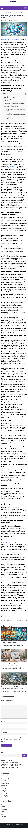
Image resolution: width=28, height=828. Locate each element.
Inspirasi (3, 806)
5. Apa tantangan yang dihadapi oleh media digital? (15, 118)
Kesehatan (4, 808)
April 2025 (3, 792)
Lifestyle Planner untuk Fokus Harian (10, 769)
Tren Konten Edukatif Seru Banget (9, 767)
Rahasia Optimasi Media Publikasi (11, 687)
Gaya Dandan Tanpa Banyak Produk (10, 762)
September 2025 (5, 783)
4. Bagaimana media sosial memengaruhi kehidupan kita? (16, 115)
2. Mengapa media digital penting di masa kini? (16, 110)
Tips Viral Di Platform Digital (9, 642)
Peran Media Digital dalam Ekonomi (13, 102)
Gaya (2, 804)
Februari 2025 (4, 795)
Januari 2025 (4, 796)
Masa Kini (8, 616)
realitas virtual (10, 166)
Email (3, 727)
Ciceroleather (16, 824)
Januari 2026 (4, 777)
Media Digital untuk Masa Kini (9, 39)
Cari (2, 752)
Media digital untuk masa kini (9, 543)
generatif (14, 398)
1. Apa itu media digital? (12, 108)
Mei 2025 (3, 790)
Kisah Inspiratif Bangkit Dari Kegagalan (11, 764)
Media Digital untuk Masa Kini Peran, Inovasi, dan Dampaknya (12, 96)
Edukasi (3, 803)
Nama (3, 721)
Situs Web (4, 732)
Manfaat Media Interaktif (8, 664)
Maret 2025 (4, 793)
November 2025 (5, 780)
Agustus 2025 (4, 785)
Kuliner (3, 811)
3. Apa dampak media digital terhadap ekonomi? (15, 112)
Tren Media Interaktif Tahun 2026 (9, 766)
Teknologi (3, 816)
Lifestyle (3, 813)
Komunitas (4, 809)
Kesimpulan (7, 120)
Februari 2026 (4, 775)
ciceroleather (13, 20)
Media (2, 615)
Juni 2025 (3, 788)
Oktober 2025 (4, 782)
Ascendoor (10, 826)
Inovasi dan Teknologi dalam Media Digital (14, 103)
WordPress (21, 826)
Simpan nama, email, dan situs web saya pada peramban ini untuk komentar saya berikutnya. (12, 739)
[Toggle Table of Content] (23, 94)
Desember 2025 (5, 778)
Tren (2, 818)
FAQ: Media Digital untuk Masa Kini (12, 106)
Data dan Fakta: (8, 105)
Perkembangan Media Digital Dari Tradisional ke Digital (15, 99)
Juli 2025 (3, 787)
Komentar (4, 704)
